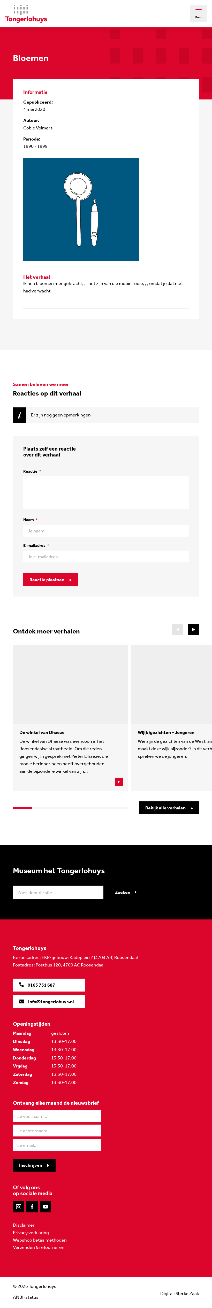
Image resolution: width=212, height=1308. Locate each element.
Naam (30, 519)
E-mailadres (36, 545)
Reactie (32, 471)
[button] (193, 629)
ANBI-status (26, 1297)
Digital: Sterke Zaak (179, 1293)
